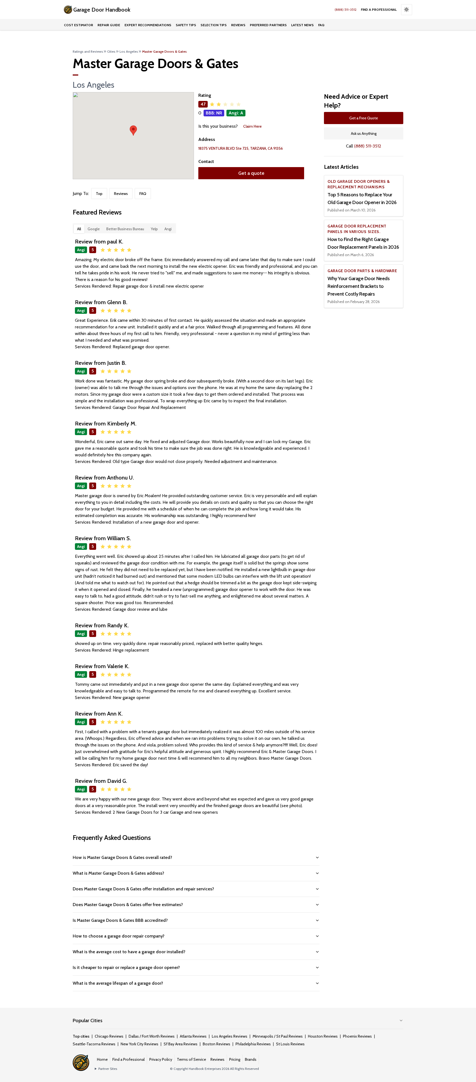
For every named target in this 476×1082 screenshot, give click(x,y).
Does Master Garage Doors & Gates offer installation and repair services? (143, 888)
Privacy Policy (160, 1059)
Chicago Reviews (109, 1036)
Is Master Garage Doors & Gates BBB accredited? (120, 920)
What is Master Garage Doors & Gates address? (118, 873)
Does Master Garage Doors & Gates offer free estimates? (128, 904)
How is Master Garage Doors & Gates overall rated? (122, 857)
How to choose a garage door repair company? (118, 936)
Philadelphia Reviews (253, 1043)
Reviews (238, 25)
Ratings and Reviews (88, 51)
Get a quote (251, 173)
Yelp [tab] (154, 228)
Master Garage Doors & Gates (164, 51)
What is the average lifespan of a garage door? (118, 983)
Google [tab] (94, 228)
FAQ (321, 25)
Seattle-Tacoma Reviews (94, 1043)
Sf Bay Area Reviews (181, 1043)
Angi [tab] (168, 228)
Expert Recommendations (148, 25)
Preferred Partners (268, 25)
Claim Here (252, 126)
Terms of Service (191, 1059)
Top (99, 193)
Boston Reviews (216, 1043)
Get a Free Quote (363, 118)
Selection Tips (214, 25)
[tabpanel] (196, 526)
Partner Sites (107, 1069)
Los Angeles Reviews (229, 1036)
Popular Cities (87, 1020)
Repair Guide (109, 25)
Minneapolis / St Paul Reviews (278, 1036)
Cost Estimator (78, 25)
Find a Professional (379, 9)
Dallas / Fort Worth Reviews (152, 1036)
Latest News (302, 25)
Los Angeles (129, 51)
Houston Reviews (323, 1036)
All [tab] (79, 228)
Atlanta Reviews (193, 1036)
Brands (250, 1059)
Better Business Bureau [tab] (125, 228)
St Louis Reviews (290, 1043)
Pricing (234, 1059)
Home (102, 1059)
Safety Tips (186, 25)
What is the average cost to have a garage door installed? (129, 951)
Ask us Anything (364, 133)
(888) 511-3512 (345, 9)
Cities (111, 51)
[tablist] (124, 228)
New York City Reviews (139, 1043)
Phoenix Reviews (357, 1036)
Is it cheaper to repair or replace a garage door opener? (126, 967)
